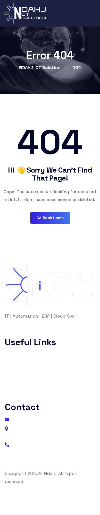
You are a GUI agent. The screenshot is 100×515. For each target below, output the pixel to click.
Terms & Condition (26, 374)
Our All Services (23, 394)
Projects (17, 384)
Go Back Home (50, 217)
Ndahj (50, 473)
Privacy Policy (22, 365)
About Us (18, 355)
